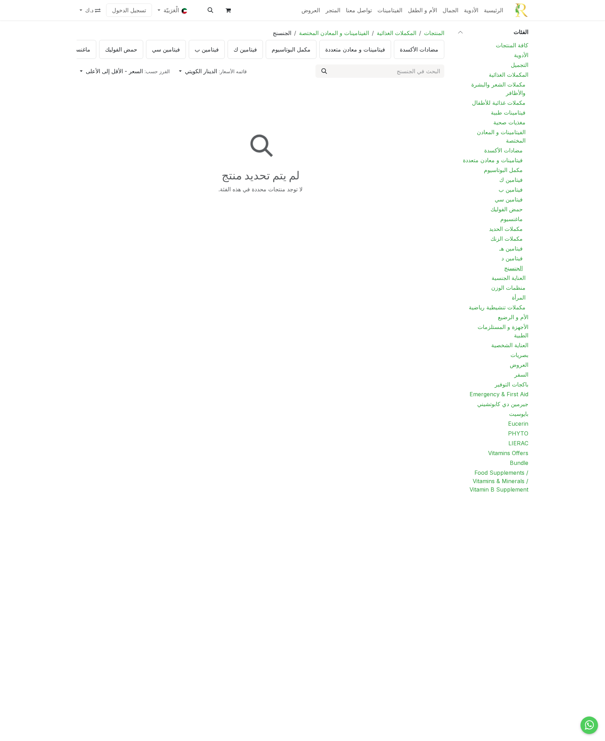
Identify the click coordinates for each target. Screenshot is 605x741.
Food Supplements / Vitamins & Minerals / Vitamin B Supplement (499, 481)
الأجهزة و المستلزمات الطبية (503, 331)
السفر (521, 374)
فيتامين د (512, 258)
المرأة (519, 297)
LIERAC (518, 443)
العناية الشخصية (509, 345)
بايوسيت (518, 413)
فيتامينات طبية (508, 112)
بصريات (519, 354)
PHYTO (518, 433)
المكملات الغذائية (508, 74)
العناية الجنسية (509, 277)
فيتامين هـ (511, 248)
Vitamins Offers (508, 453)
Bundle (519, 462)
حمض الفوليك (507, 209)
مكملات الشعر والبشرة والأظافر (498, 88)
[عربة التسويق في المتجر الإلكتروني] (228, 10)
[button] (210, 10)
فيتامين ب (511, 189)
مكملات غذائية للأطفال (499, 102)
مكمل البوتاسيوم (503, 169)
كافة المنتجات (512, 45)
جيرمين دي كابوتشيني (502, 403)
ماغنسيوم (511, 218)
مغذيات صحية (509, 122)
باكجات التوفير (511, 384)
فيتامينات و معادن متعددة (493, 160)
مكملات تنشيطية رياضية (497, 307)
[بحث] (324, 71)
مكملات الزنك (507, 238)
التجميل (519, 64)
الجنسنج (513, 268)
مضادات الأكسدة (503, 150)
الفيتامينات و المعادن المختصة (501, 136)
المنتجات (434, 32)
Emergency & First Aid (499, 394)
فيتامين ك (511, 179)
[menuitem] (493, 10)
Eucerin (518, 423)
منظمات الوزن (508, 287)
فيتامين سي (509, 199)
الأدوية (521, 55)
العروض (519, 364)
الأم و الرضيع (513, 317)
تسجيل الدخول (129, 10)
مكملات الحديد (505, 228)
